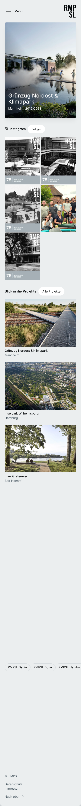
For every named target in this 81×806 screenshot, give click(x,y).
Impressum (12, 788)
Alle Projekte (51, 291)
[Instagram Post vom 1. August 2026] (22, 160)
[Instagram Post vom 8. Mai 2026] (22, 256)
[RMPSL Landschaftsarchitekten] (70, 11)
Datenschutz (14, 784)
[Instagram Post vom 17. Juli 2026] (58, 160)
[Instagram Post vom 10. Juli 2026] (22, 208)
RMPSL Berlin (17, 667)
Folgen (36, 129)
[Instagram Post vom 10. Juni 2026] (58, 208)
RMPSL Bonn (43, 667)
